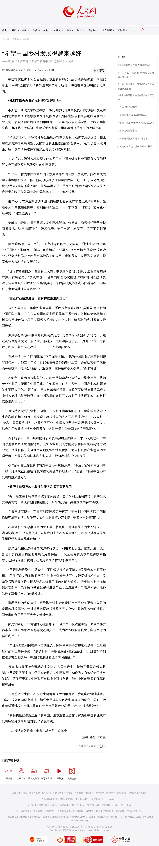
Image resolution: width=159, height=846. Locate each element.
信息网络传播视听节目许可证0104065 (23, 817)
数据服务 (100, 793)
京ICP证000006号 (133, 817)
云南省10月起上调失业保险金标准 (136, 146)
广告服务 (68, 793)
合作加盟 (78, 793)
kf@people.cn (51, 805)
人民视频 (59, 778)
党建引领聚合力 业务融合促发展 (134, 65)
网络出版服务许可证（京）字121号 (106, 817)
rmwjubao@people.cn (121, 805)
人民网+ (21, 778)
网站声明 (110, 793)
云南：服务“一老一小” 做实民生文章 (136, 123)
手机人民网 (33, 778)
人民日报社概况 (19, 793)
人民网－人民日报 (44, 70)
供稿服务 (89, 793)
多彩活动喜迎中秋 (128, 130)
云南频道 (16, 39)
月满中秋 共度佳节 (128, 107)
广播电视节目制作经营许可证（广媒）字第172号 (119, 811)
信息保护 (132, 793)
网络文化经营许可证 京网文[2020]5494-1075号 (65, 817)
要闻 (26, 39)
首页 (4, 30)
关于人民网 (34, 793)
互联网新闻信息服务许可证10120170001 (35, 811)
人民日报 (8, 778)
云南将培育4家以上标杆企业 (133, 115)
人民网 (5, 39)
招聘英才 (57, 793)
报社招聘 (46, 793)
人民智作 (72, 778)
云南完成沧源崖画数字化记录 (133, 138)
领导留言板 (46, 778)
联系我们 (143, 793)
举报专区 (122, 30)
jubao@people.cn (110, 799)
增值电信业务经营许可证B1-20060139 (75, 811)
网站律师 (121, 793)
